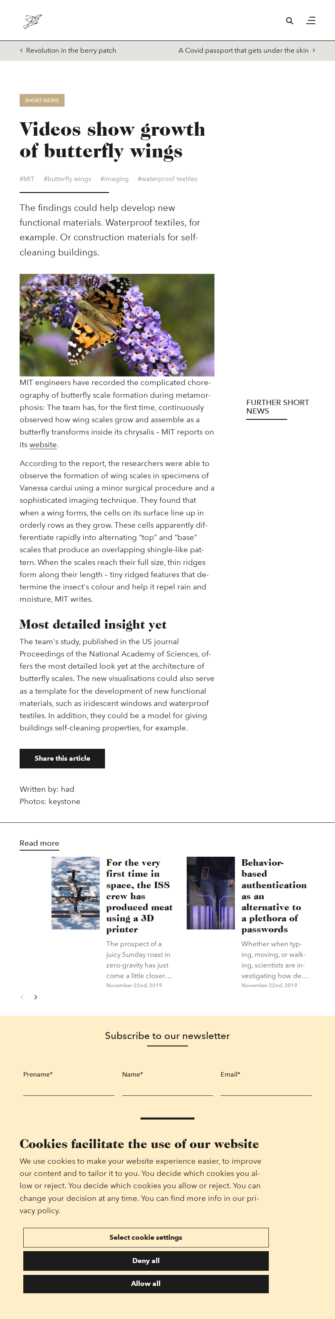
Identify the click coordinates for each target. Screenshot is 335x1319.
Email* (230, 1074)
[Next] (36, 997)
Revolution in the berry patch (71, 50)
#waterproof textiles (167, 179)
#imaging (114, 179)
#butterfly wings (67, 179)
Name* (132, 1074)
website (43, 444)
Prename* (38, 1074)
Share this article (62, 758)
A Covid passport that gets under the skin (244, 50)
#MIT (27, 179)
